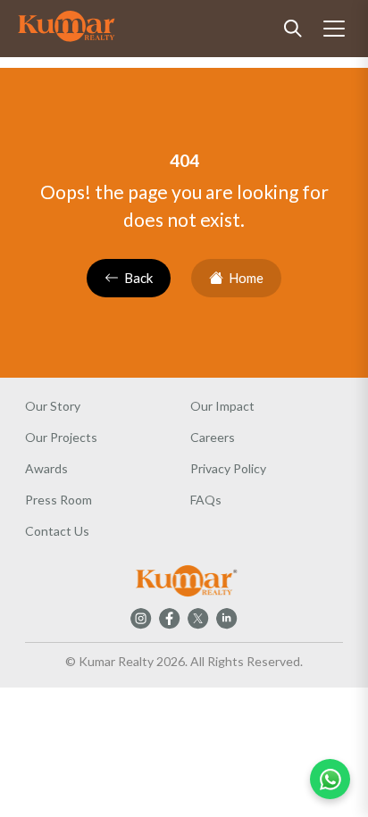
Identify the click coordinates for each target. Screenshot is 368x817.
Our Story (52, 405)
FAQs (206, 499)
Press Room (58, 499)
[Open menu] (334, 29)
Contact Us (57, 530)
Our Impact (222, 405)
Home (246, 278)
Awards (46, 468)
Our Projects (61, 437)
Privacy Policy (228, 468)
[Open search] (293, 29)
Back (138, 278)
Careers (212, 437)
